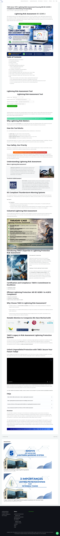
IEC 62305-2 (41, 14)
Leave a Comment (10, 10)
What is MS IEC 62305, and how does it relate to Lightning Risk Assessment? (24, 77)
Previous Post (5, 436)
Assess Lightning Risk (12, 106)
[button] (28, 1)
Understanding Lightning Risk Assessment (16, 65)
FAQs (10, 76)
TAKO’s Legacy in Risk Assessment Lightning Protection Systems (20, 73)
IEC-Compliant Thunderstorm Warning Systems (17, 69)
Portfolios (15, 524)
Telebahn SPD (17, 515)
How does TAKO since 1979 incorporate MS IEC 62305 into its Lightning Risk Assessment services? (28, 80)
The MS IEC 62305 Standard (15, 68)
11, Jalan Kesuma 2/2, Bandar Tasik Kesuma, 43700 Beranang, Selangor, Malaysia (26, 533)
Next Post (56, 436)
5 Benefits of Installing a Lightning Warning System (16, 469)
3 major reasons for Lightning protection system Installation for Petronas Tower (23, 500)
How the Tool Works (12, 62)
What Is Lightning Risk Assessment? (16, 66)
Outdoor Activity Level (11, 99)
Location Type (9, 97)
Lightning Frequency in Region (12, 101)
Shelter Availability (10, 103)
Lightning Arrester (15, 501)
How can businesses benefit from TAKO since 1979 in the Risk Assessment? (24, 82)
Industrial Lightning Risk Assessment (15, 70)
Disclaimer (12, 83)
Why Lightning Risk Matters (14, 61)
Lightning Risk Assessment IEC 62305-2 (16, 59)
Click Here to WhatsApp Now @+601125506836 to (30, 429)
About (15, 525)
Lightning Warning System (19, 10)
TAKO (12, 154)
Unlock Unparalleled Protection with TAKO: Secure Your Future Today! (22, 72)
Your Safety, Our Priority (13, 63)
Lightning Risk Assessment (45, 16)
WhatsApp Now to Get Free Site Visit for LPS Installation (30, 23)
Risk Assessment (17, 518)
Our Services (16, 519)
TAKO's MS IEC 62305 (27, 155)
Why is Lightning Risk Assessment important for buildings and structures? (23, 79)
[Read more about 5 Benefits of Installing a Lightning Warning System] (28, 455)
